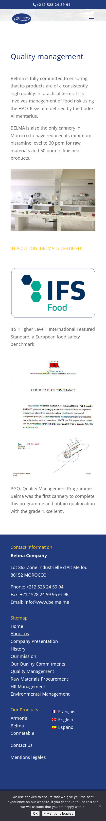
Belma (17, 726)
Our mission (23, 656)
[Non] (99, 806)
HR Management (28, 686)
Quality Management (32, 671)
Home (17, 626)
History (18, 649)
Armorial (20, 718)
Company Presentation (34, 641)
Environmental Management (40, 694)
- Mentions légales (58, 813)
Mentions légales (28, 757)
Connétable (22, 733)
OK (35, 813)
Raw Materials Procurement (39, 679)
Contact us (22, 745)
